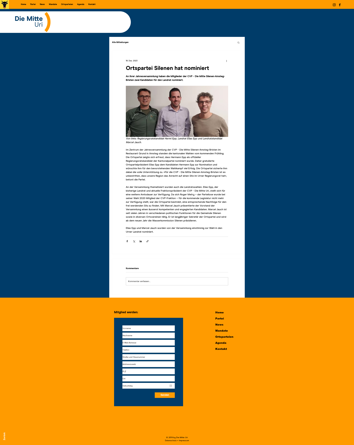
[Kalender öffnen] (171, 386)
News (219, 324)
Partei (219, 318)
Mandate (221, 330)
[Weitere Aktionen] (226, 60)
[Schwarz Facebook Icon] (340, 5)
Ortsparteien (224, 336)
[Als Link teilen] (147, 241)
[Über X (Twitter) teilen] (134, 241)
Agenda (220, 342)
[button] (33, 4)
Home (219, 312)
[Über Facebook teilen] (127, 241)
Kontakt (221, 348)
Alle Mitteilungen (120, 42)
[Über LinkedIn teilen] (140, 241)
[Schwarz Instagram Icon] (334, 5)
